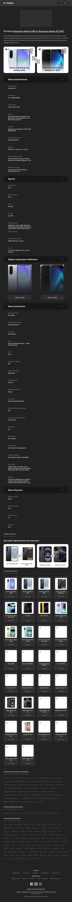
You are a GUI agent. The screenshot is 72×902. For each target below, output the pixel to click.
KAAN (52, 838)
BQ (23, 828)
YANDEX (24, 858)
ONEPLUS (50, 845)
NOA (22, 845)
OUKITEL (6, 848)
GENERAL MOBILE (8, 835)
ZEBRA (34, 858)
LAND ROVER (21, 841)
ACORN (10, 825)
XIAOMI (18, 858)
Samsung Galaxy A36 (24, 31)
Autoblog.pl (26, 873)
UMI (18, 855)
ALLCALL (32, 825)
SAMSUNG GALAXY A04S (47, 791)
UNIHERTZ (23, 855)
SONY (15, 852)
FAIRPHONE (37, 831)
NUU (45, 845)
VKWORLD (56, 855)
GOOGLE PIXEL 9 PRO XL (27, 802)
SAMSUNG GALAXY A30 (37, 785)
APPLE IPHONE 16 (58, 778)
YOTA (29, 858)
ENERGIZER (14, 831)
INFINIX (30, 838)
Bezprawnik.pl (55, 873)
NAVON (13, 845)
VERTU (36, 855)
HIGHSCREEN (58, 835)
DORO (61, 828)
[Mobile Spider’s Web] (9, 3)
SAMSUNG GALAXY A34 (56, 781)
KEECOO (58, 838)
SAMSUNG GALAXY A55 (31, 778)
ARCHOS (50, 825)
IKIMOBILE (23, 838)
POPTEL (40, 848)
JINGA (43, 838)
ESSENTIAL (22, 831)
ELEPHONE (6, 831)
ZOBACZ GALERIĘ (19, 297)
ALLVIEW (38, 825)
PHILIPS (12, 848)
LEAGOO (29, 841)
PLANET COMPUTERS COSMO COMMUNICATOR (16, 781)
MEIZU (49, 841)
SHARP (62, 848)
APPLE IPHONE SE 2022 (46, 778)
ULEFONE (12, 855)
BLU (13, 828)
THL (46, 852)
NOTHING (39, 845)
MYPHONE (6, 845)
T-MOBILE (21, 852)
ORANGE (62, 845)
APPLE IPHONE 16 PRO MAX (31, 788)
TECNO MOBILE (34, 852)
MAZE (44, 841)
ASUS (55, 825)
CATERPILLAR (35, 828)
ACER (5, 825)
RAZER (45, 848)
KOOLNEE (13, 841)
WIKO (5, 858)
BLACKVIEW (7, 828)
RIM (50, 848)
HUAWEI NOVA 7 (19, 778)
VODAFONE (64, 855)
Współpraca (24, 878)
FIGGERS (44, 831)
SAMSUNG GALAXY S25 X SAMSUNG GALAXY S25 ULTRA (19, 813)
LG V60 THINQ (44, 788)
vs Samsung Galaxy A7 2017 (49, 31)
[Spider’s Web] (4, 3)
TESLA (41, 852)
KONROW (6, 841)
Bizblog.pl (35, 873)
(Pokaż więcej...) (13, 231)
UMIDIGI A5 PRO (36, 795)
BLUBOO (18, 828)
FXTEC (59, 831)
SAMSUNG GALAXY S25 (10, 795)
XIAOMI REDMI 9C (8, 778)
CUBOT (50, 828)
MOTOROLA (64, 841)
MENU (65, 3)
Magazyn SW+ (16, 873)
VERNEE (30, 855)
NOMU (33, 845)
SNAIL (5, 852)
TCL (27, 852)
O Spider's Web (15, 878)
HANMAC (50, 835)
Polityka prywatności (55, 878)
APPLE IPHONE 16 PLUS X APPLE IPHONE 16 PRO (48, 813)
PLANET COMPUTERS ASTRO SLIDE (13, 788)
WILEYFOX (11, 858)
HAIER (44, 835)
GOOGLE (39, 835)
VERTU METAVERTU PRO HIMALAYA (51, 795)
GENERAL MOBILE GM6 (24, 795)
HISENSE (6, 838)
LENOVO (35, 841)
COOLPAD (43, 828)
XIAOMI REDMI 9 (50, 785)
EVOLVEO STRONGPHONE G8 (11, 802)
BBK (60, 825)
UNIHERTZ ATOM (60, 785)
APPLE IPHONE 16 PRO (27, 798)
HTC (11, 838)
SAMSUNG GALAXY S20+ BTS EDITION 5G (28, 791)
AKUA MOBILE (18, 825)
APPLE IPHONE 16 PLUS (10, 785)
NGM (18, 845)
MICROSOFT (56, 841)
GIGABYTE (18, 835)
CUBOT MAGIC (53, 788)
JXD (48, 838)
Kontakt (38, 878)
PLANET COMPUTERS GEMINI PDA (39, 781)
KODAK (64, 838)
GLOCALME (32, 835)
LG (40, 841)
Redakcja (32, 878)
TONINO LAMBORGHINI (62, 852)
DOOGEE (56, 828)
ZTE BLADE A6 (39, 802)
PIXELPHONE (19, 848)
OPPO (56, 845)
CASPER (28, 828)
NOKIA (27, 845)
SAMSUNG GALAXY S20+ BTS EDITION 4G (46, 798)
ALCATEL (26, 825)
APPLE (44, 825)
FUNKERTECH (52, 831)
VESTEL (49, 855)
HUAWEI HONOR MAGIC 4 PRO (12, 798)
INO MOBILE (37, 838)
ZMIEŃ (30, 53)
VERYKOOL (43, 855)
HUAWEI (16, 838)
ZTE (39, 858)
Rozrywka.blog (45, 873)
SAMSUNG (55, 848)
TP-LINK (6, 855)
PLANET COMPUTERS (30, 848)
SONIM (10, 852)
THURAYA (51, 852)
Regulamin (45, 878)
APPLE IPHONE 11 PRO (9, 791)
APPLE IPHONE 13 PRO (23, 785)
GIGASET (24, 835)
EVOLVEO (29, 831)
